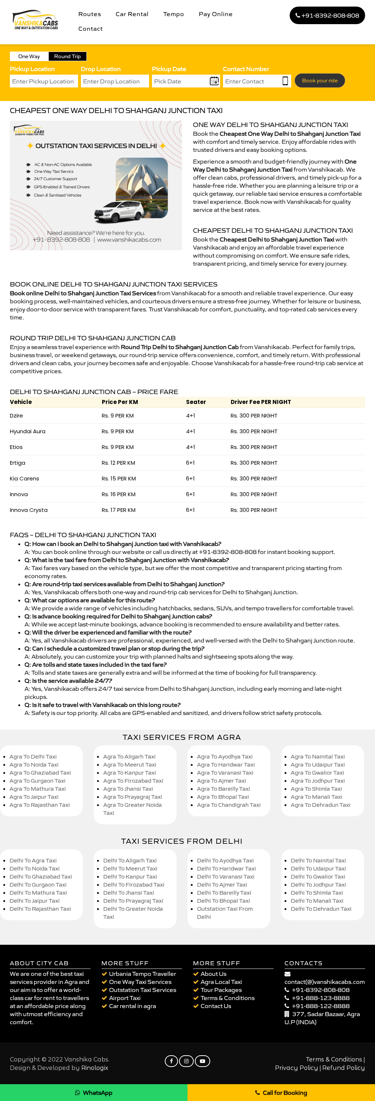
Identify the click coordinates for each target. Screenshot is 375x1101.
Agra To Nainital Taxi (318, 756)
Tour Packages (221, 989)
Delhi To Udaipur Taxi (318, 868)
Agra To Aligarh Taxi (129, 756)
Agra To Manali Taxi (316, 796)
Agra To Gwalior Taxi (317, 772)
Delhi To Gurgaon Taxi (38, 884)
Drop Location (101, 68)
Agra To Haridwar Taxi (226, 764)
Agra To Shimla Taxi (316, 788)
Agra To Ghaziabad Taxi (40, 772)
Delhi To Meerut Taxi (130, 868)
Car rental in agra (132, 1006)
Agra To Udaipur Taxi (318, 764)
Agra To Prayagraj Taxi (132, 796)
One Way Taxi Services (140, 981)
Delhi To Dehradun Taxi (321, 908)
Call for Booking (285, 1092)
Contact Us (216, 1006)
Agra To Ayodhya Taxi (225, 756)
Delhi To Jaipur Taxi (35, 900)
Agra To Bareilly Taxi (223, 788)
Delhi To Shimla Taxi (317, 892)
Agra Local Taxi (221, 981)
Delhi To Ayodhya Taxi (225, 860)
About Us (213, 973)
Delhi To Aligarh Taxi (130, 860)
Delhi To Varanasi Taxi (226, 876)
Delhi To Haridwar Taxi (226, 868)
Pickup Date (169, 68)
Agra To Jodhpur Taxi (318, 780)
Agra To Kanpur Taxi (129, 772)
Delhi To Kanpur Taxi (130, 876)
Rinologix (94, 1067)
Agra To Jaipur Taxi (34, 796)
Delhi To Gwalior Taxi (318, 876)
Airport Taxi (125, 997)
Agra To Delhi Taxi (33, 756)
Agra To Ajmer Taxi (221, 780)
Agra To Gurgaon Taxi (38, 780)
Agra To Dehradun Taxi (320, 804)
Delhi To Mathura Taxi (38, 892)
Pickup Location (32, 68)
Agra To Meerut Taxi (129, 764)
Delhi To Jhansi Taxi (128, 892)
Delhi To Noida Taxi (35, 868)
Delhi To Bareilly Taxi (224, 892)
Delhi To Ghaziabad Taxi (41, 876)
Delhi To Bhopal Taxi (223, 900)
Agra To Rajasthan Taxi (40, 804)
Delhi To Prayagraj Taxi (133, 900)
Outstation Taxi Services (142, 989)
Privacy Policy (296, 1067)
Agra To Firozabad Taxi (133, 780)
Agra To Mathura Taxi (38, 788)
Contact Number (246, 68)
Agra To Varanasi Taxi (225, 772)
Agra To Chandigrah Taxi (229, 804)
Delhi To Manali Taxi (317, 900)
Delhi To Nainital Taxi (318, 860)
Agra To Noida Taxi (34, 764)
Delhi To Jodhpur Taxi (318, 884)
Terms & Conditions (228, 997)
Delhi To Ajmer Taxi (222, 884)
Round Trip (67, 56)
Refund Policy (343, 1067)
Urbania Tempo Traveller (142, 973)
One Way (29, 56)
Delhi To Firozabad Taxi (133, 884)
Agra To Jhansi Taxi (128, 788)
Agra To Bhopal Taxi (223, 796)
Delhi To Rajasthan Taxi (40, 908)
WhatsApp (97, 1092)
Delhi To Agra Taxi (33, 860)
